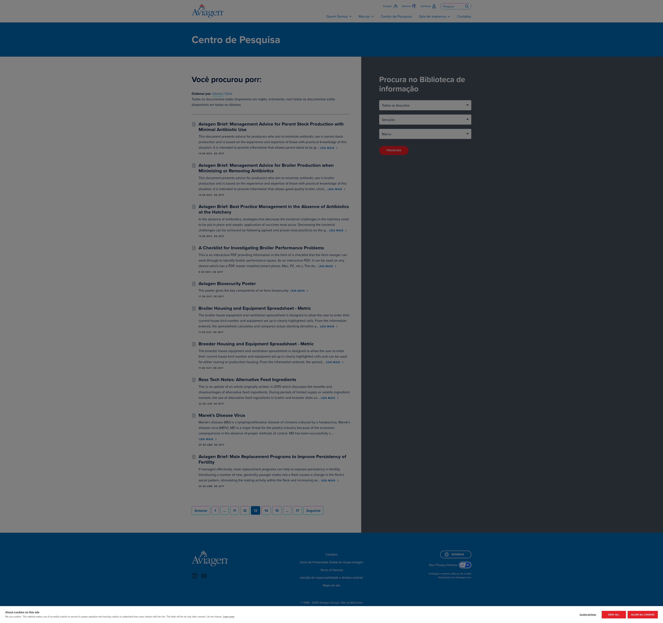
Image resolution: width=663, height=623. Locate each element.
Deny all (613, 614)
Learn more (228, 616)
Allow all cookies (642, 614)
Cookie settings (588, 614)
